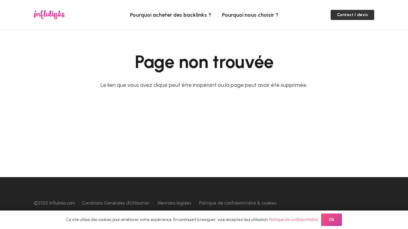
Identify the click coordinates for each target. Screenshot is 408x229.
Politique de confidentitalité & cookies (237, 203)
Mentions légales (174, 203)
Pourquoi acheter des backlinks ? (170, 15)
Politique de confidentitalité (293, 219)
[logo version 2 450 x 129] (49, 14)
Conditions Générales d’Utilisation (115, 203)
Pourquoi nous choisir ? (250, 15)
